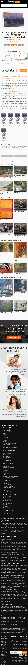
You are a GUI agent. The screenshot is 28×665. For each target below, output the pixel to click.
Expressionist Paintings (8, 430)
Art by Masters (5, 146)
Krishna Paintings (7, 453)
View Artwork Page (13, 41)
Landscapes (18, 149)
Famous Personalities (8, 486)
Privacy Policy (4, 651)
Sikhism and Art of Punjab (9, 487)
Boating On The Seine (18, 273)
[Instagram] (24, 655)
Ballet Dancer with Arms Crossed (19, 259)
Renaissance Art (6, 444)
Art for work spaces (7, 507)
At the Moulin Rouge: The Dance (6, 253)
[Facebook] (22, 655)
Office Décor (6, 512)
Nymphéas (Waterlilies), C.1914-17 (6, 313)
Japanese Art (6, 466)
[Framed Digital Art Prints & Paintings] (23, 575)
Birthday (1, 273)
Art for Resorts (6, 504)
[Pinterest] (26, 655)
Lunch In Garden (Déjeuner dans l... (20, 193)
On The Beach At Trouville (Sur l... (20, 312)
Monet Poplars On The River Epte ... (5, 297)
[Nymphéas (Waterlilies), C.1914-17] (6, 305)
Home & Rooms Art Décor (17, 147)
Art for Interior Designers (8, 515)
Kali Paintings (6, 490)
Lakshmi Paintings (7, 460)
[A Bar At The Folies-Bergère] (6, 228)
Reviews (3, 645)
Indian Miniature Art (7, 436)
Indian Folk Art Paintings (8, 479)
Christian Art (6, 469)
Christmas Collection (7, 480)
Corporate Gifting (7, 513)
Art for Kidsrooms (7, 500)
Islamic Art (5, 433)
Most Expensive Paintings (8, 477)
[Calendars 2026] (10, 539)
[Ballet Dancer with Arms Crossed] (20, 250)
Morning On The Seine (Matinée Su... (20, 293)
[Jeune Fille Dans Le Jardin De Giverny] (6, 171)
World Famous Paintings (8, 472)
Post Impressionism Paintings (9, 443)
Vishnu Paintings (6, 457)
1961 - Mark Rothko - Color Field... (5, 220)
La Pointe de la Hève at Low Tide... (19, 175)
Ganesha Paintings (7, 459)
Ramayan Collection (7, 482)
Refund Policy (4, 647)
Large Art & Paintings (8, 484)
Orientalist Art (6, 440)
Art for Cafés (6, 506)
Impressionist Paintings (7, 149)
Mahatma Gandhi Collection (9, 463)
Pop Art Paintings (7, 441)
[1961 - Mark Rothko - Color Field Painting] (6, 209)
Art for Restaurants (7, 503)
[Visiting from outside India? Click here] (8, 520)
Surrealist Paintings (7, 446)
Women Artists (6, 473)
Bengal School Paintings (8, 467)
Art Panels (5, 452)
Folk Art (5, 439)
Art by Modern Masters (16, 146)
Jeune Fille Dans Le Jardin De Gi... (5, 178)
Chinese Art (5, 470)
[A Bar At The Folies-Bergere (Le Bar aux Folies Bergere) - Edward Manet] (20, 204)
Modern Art (5, 437)
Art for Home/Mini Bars (8, 502)
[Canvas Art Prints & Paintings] (18, 563)
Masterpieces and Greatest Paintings (11, 476)
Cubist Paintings (6, 429)
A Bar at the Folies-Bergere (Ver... (19, 236)
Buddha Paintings (7, 454)
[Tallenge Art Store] (14, 1)
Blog (2, 658)
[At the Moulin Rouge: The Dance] (6, 247)
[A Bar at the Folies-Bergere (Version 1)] (20, 228)
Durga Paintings (6, 489)
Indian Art (5, 434)
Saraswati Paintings (7, 462)
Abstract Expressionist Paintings (10, 447)
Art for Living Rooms (7, 496)
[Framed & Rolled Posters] (16, 552)
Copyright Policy (4, 650)
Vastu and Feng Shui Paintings (10, 492)
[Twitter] (20, 655)
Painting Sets (6, 483)
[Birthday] (6, 268)
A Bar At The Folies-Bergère (5, 234)
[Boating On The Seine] (20, 267)
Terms (2, 648)
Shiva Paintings (6, 456)
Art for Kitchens (6, 499)
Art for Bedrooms (7, 497)
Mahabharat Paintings (8, 474)
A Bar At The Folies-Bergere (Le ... (20, 212)
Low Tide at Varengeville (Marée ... (5, 192)
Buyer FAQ (3, 644)
